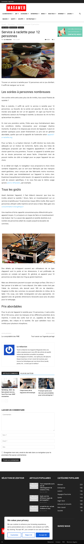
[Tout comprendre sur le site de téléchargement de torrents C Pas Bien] (34, 486)
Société (20, 19)
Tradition (20, 27)
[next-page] (6, 400)
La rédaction (8, 39)
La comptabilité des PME (10, 336)
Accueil (4, 24)
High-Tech (51, 13)
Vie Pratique (30, 19)
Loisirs (69, 13)
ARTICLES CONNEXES (10, 373)
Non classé (11, 24)
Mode (43, 13)
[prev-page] (3, 400)
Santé (13, 19)
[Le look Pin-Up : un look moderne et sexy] (34, 509)
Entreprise (34, 13)
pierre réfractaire (13, 183)
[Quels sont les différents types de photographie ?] (34, 498)
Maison (5, 19)
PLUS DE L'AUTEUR (26, 373)
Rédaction (51, 542)
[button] (79, 14)
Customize (14, 535)
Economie (24, 13)
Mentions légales (72, 542)
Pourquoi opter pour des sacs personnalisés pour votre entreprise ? (46, 393)
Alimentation (7, 13)
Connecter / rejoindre (8, 1)
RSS (63, 542)
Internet (61, 13)
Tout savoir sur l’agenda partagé (42, 336)
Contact (58, 542)
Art (16, 13)
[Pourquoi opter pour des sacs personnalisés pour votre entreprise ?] (46, 383)
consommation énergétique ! (13, 207)
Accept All (42, 535)
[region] (28, 528)
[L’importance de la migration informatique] (28, 383)
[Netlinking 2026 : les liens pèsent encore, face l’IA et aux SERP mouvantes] (10, 383)
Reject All (28, 535)
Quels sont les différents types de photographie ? (46, 498)
